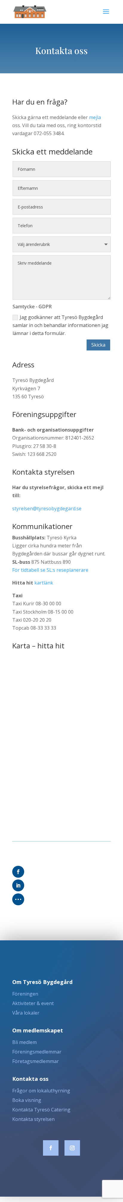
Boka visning (26, 1100)
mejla (95, 117)
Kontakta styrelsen (33, 1119)
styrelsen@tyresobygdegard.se (47, 508)
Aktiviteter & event (33, 1003)
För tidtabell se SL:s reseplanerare (50, 570)
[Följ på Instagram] (72, 1148)
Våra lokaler (25, 1013)
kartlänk (43, 582)
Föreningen (25, 994)
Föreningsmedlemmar (36, 1051)
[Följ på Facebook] (51, 1148)
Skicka (98, 345)
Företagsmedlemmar (35, 1061)
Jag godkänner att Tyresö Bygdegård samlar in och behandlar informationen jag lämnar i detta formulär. (60, 325)
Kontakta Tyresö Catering (41, 1109)
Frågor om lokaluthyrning (41, 1090)
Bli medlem (24, 1042)
